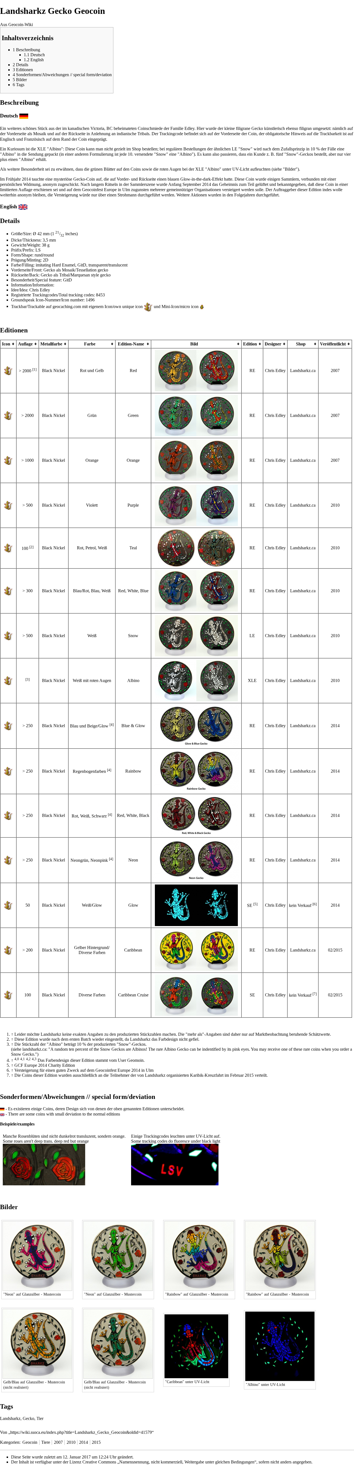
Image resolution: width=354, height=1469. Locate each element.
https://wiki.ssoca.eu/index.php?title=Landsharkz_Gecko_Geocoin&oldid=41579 (81, 1432)
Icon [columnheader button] (6, 344)
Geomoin (135, 1060)
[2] (31, 547)
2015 (96, 1442)
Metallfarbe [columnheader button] (51, 344)
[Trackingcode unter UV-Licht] (174, 1164)
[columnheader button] (252, 344)
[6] (315, 904)
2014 (83, 1442)
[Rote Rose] (23, 1164)
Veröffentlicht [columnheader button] (333, 344)
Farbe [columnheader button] (89, 344)
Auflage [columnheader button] (25, 344)
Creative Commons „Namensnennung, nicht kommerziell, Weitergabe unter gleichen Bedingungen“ (169, 1462)
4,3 (34, 1059)
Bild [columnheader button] (194, 344)
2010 (71, 1442)
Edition (250, 344)
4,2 (28, 1059)
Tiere (45, 1442)
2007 (58, 1442)
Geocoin (29, 1442)
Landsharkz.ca (303, 370)
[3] (27, 679)
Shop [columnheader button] (301, 344)
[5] (255, 904)
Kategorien (9, 1442)
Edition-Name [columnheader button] (131, 344)
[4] (112, 724)
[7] (315, 994)
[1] (34, 369)
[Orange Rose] (64, 1164)
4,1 (22, 1059)
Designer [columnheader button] (273, 344)
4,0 (16, 1059)
